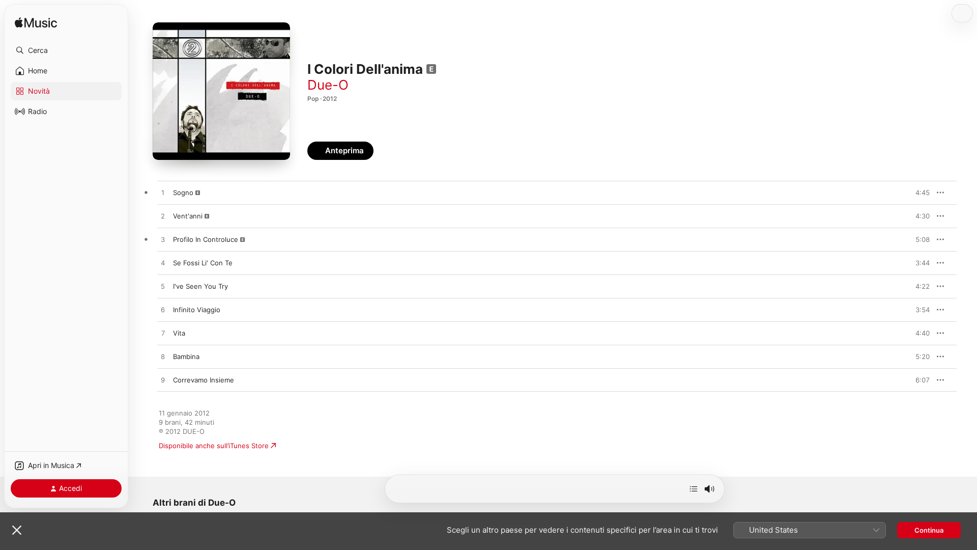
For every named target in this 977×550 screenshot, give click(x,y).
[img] (36, 23)
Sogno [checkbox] (183, 192)
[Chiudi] (16, 530)
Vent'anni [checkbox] (188, 216)
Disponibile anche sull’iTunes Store (214, 446)
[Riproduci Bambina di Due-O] (163, 357)
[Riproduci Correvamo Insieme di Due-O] (163, 380)
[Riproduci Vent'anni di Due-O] (163, 216)
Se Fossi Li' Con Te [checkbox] (203, 263)
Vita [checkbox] (179, 333)
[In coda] (693, 489)
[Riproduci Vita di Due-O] (163, 333)
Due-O (328, 85)
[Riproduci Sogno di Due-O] (163, 193)
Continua (928, 530)
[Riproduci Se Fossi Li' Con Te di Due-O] (163, 263)
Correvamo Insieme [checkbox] (203, 380)
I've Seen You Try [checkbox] (200, 286)
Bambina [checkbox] (186, 356)
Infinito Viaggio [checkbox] (196, 310)
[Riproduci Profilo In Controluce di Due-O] (163, 239)
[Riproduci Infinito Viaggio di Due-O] (163, 310)
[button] (66, 50)
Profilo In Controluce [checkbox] (205, 239)
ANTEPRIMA (915, 192)
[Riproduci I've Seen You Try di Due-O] (163, 286)
